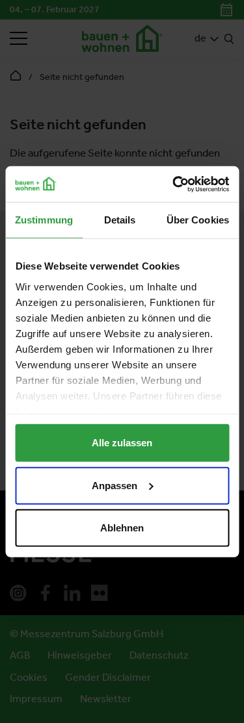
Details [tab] (120, 219)
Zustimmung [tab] (44, 219)
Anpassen (114, 484)
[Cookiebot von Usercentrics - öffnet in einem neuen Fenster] (173, 183)
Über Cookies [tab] (198, 219)
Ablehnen (122, 527)
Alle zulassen (122, 442)
